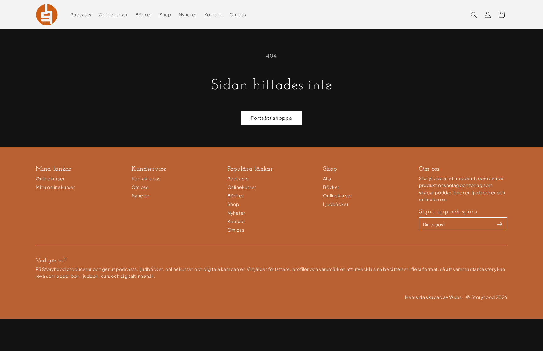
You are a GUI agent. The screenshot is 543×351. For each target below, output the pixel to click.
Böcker (236, 195)
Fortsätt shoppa (271, 118)
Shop (233, 204)
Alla (327, 178)
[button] (474, 15)
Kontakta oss (146, 178)
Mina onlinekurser (55, 187)
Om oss (140, 187)
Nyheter (141, 195)
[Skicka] (499, 224)
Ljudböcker (335, 204)
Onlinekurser (50, 178)
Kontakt (236, 221)
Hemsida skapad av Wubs (433, 297)
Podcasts (238, 178)
